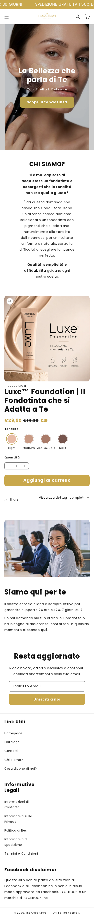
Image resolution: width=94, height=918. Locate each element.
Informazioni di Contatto (16, 804)
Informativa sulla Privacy (18, 819)
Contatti (11, 751)
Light (12, 448)
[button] (6, 17)
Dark (62, 448)
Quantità (12, 457)
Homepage (13, 733)
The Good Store (36, 912)
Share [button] (14, 499)
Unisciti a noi (47, 699)
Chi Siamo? (13, 760)
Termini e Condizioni (21, 853)
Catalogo (12, 742)
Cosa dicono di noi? (20, 768)
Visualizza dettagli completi (61, 497)
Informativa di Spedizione (16, 842)
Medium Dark (45, 448)
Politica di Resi (16, 830)
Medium (29, 448)
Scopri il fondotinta (47, 102)
